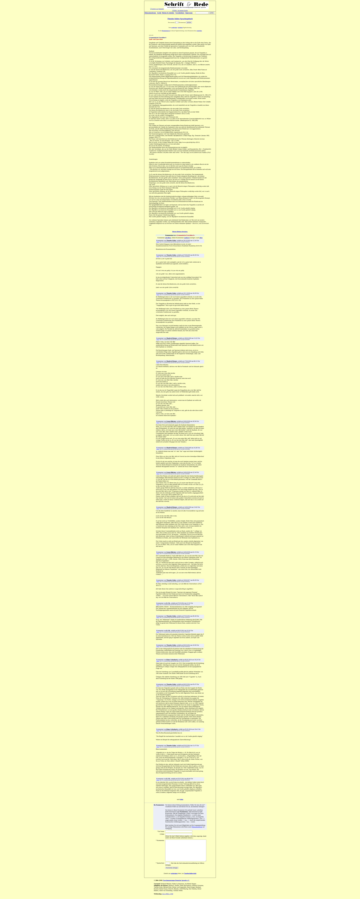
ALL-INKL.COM (167, 894)
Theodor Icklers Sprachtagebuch (180, 19)
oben (181, 799)
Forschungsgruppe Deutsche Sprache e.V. (176, 880)
